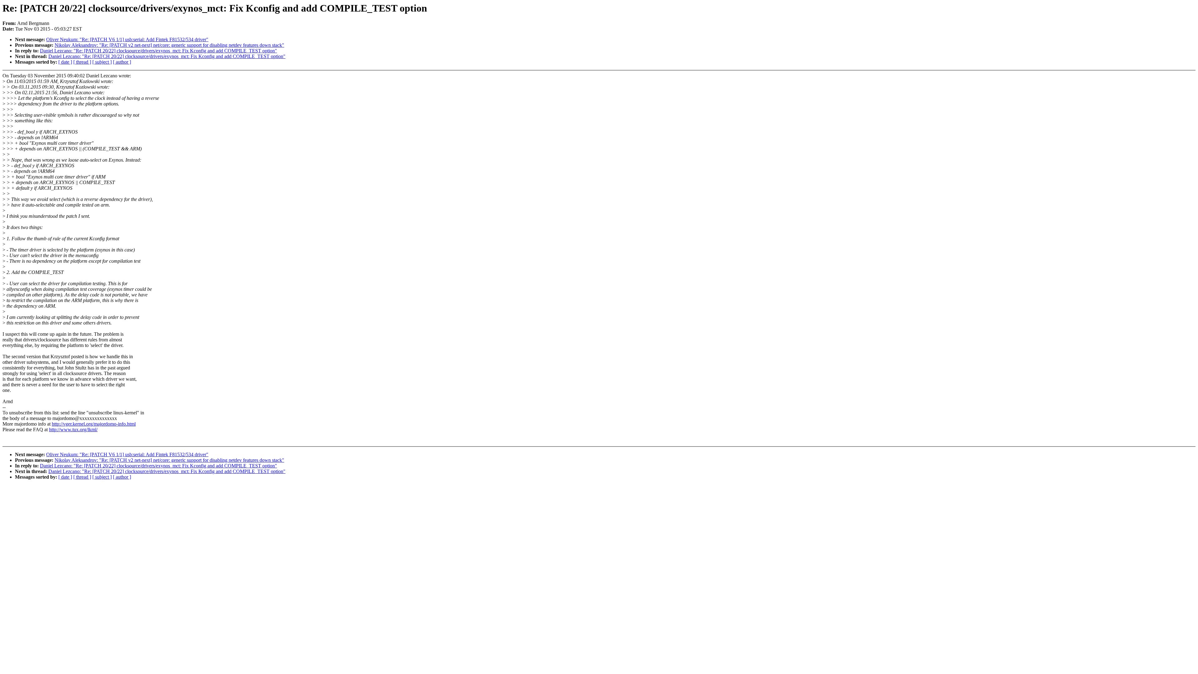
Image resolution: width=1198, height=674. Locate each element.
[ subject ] (102, 62)
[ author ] (122, 62)
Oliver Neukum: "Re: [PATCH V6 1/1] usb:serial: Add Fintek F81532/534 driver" (127, 39)
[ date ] (65, 62)
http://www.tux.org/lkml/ (73, 429)
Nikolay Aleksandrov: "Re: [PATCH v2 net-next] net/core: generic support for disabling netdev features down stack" (169, 45)
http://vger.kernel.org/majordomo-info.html (94, 424)
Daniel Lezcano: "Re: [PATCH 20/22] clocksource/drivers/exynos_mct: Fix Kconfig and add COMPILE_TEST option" (158, 50)
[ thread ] (82, 62)
